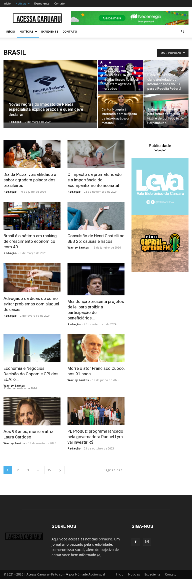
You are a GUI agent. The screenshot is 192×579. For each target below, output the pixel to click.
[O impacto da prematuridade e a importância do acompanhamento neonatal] (96, 154)
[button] (182, 31)
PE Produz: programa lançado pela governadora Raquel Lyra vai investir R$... (95, 437)
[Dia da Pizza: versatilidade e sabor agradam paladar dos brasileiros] (32, 154)
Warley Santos (78, 247)
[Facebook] (136, 542)
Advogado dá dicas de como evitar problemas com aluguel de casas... (31, 304)
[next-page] (60, 470)
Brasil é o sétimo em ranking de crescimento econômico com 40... (30, 241)
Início (7, 3)
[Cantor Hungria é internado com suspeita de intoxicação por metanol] (120, 111)
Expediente (42, 3)
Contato (59, 3)
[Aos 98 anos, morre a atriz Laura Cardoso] (32, 411)
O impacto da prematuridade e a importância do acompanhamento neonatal (95, 180)
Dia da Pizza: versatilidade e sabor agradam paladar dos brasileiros (30, 180)
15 (49, 470)
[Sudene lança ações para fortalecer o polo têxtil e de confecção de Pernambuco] (166, 111)
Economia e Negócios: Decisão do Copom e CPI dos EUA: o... (31, 374)
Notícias (21, 3)
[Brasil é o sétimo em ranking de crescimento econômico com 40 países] (32, 216)
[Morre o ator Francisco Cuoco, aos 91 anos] (96, 348)
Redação (15, 122)
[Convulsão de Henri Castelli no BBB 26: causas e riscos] (96, 216)
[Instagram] (147, 542)
